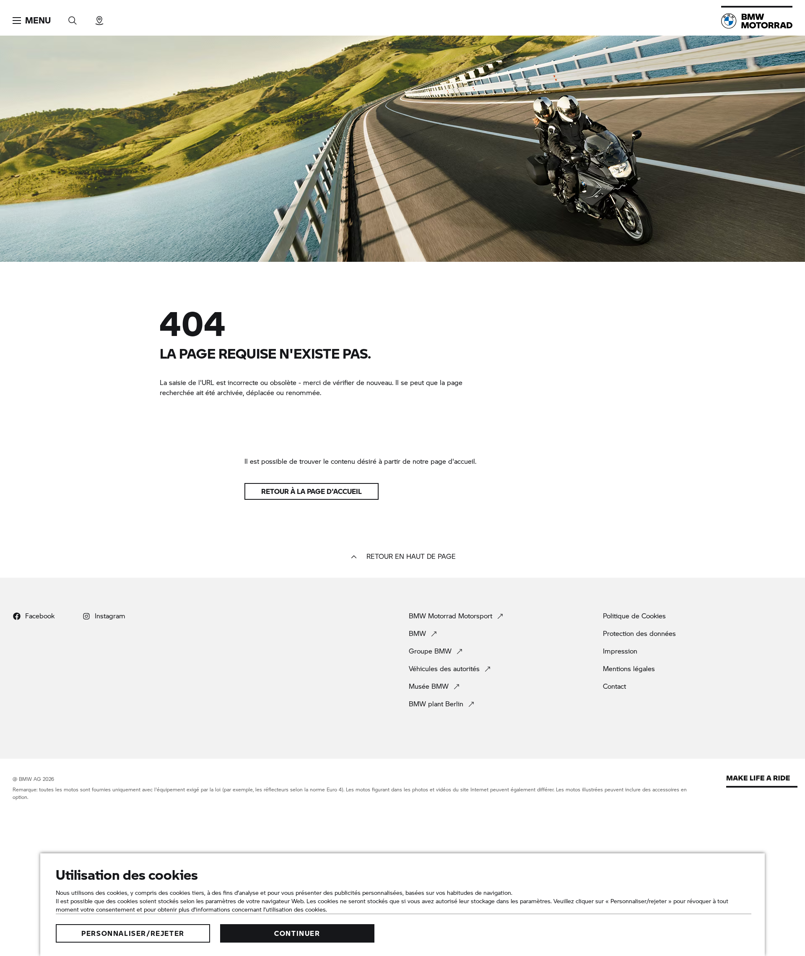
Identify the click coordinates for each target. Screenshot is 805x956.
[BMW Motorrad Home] (756, 20)
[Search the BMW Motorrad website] (73, 18)
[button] (32, 20)
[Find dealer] (99, 18)
